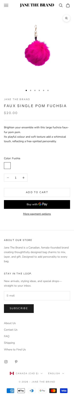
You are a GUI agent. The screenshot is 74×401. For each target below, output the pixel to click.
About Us (10, 323)
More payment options (37, 214)
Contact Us (11, 330)
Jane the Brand (17, 99)
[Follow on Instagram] (6, 362)
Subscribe (19, 308)
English (54, 373)
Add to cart (37, 192)
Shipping (9, 343)
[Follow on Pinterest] (16, 362)
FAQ (6, 336)
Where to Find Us (15, 349)
